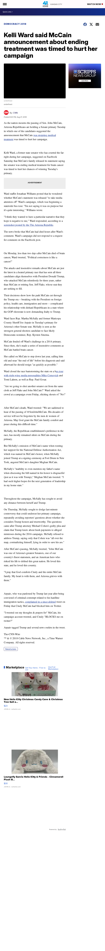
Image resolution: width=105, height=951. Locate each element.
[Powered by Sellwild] (62, 829)
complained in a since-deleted (40, 601)
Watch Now (94, 4)
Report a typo (10, 649)
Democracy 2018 (15, 24)
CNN (15, 112)
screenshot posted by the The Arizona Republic (28, 225)
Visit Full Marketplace (53, 668)
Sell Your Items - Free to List (35, 669)
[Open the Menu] (4, 4)
